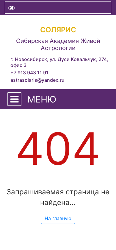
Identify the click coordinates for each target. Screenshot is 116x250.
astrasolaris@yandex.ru (37, 80)
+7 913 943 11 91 (29, 73)
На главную (58, 218)
